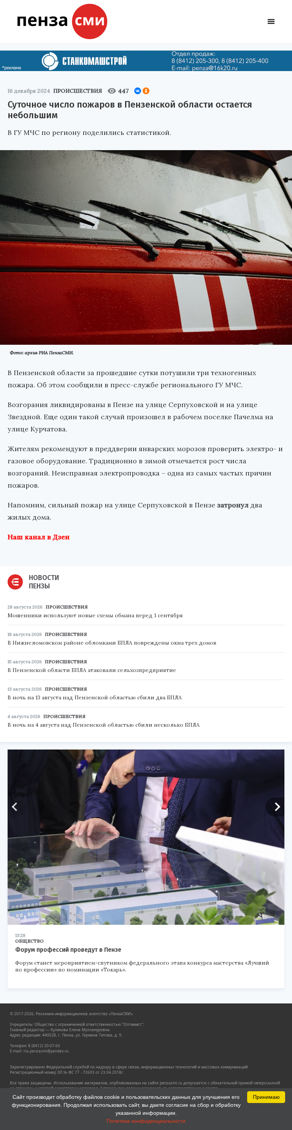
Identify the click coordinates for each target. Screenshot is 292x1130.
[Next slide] (274, 806)
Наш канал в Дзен (39, 537)
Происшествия (77, 91)
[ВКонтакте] (137, 90)
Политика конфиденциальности (146, 1121)
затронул (233, 505)
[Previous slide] (17, 806)
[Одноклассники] (146, 90)
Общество (29, 941)
